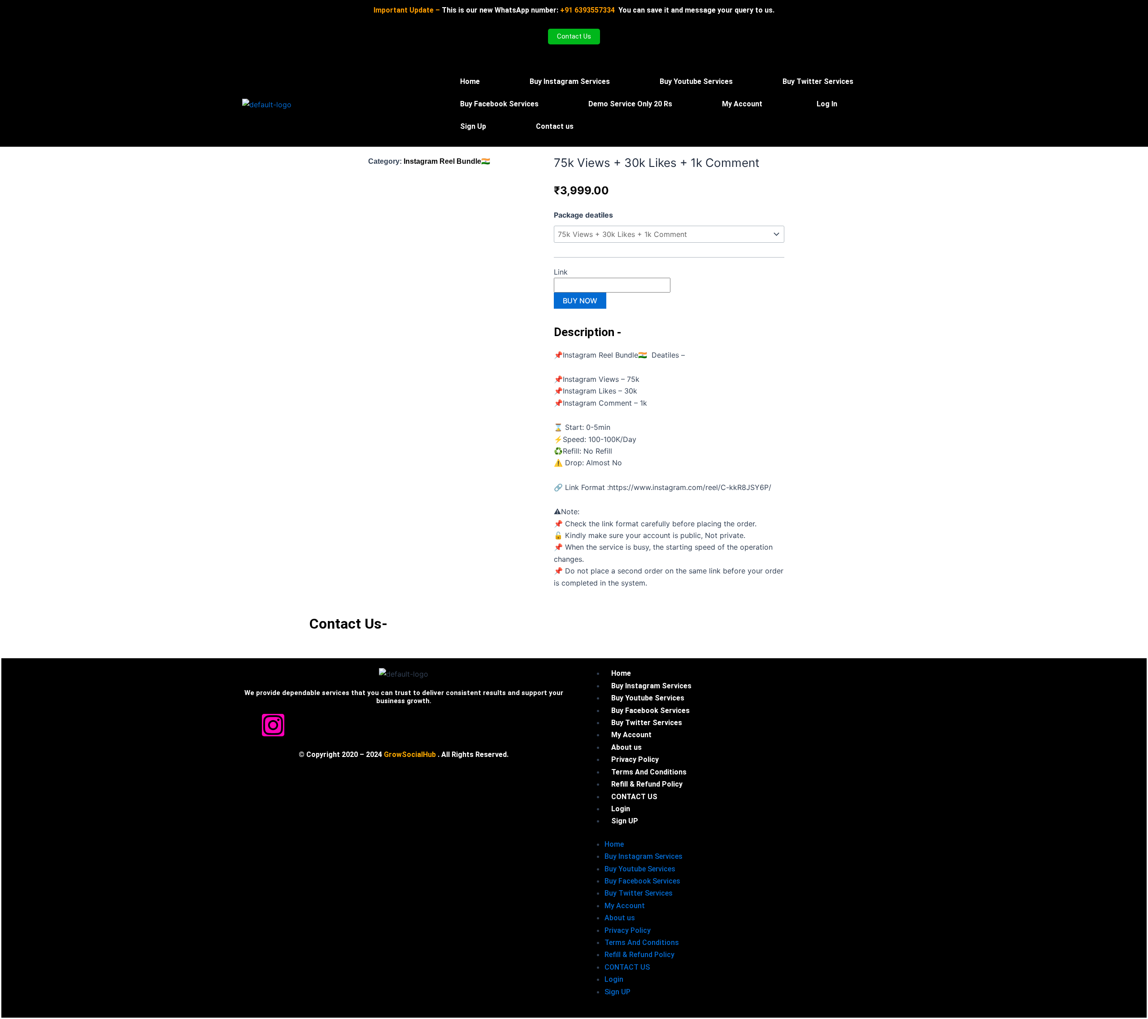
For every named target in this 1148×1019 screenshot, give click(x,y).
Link (562, 271)
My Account (742, 104)
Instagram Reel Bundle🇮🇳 (447, 161)
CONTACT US (627, 967)
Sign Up (473, 126)
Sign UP (624, 821)
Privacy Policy (627, 930)
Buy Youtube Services (696, 81)
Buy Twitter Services (818, 81)
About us (619, 918)
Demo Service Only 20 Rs (630, 104)
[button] (744, 104)
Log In (827, 104)
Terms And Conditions (641, 942)
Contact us (555, 126)
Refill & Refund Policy (639, 954)
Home (470, 81)
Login (613, 979)
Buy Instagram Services (570, 81)
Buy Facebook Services (499, 104)
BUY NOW (580, 300)
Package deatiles (583, 214)
